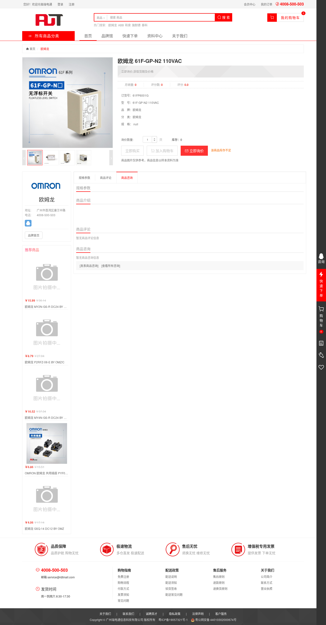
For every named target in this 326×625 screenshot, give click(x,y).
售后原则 (219, 577)
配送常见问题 (174, 594)
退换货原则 (220, 588)
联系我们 (128, 614)
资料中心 (155, 36)
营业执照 (266, 588)
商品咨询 (127, 178)
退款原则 (219, 583)
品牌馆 (107, 36)
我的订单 (266, 4)
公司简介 (266, 577)
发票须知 (123, 594)
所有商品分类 (46, 36)
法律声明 (198, 614)
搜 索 (225, 17)
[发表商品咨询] (89, 266)
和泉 (128, 25)
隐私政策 (174, 614)
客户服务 (221, 614)
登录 (60, 4)
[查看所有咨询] (110, 266)
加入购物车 (164, 150)
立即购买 (132, 150)
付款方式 (123, 588)
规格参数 (84, 178)
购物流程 (123, 583)
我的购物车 (290, 17)
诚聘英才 (151, 614)
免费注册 (123, 577)
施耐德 (136, 25)
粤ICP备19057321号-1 (173, 620)
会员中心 (249, 4)
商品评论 (105, 178)
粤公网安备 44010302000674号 (216, 620)
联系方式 (266, 583)
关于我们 (179, 36)
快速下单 (130, 36)
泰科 (144, 25)
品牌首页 (33, 235)
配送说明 (171, 577)
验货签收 (171, 588)
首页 (88, 36)
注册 (71, 4)
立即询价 (196, 150)
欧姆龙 (112, 25)
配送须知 (171, 583)
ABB (121, 25)
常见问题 (123, 600)
